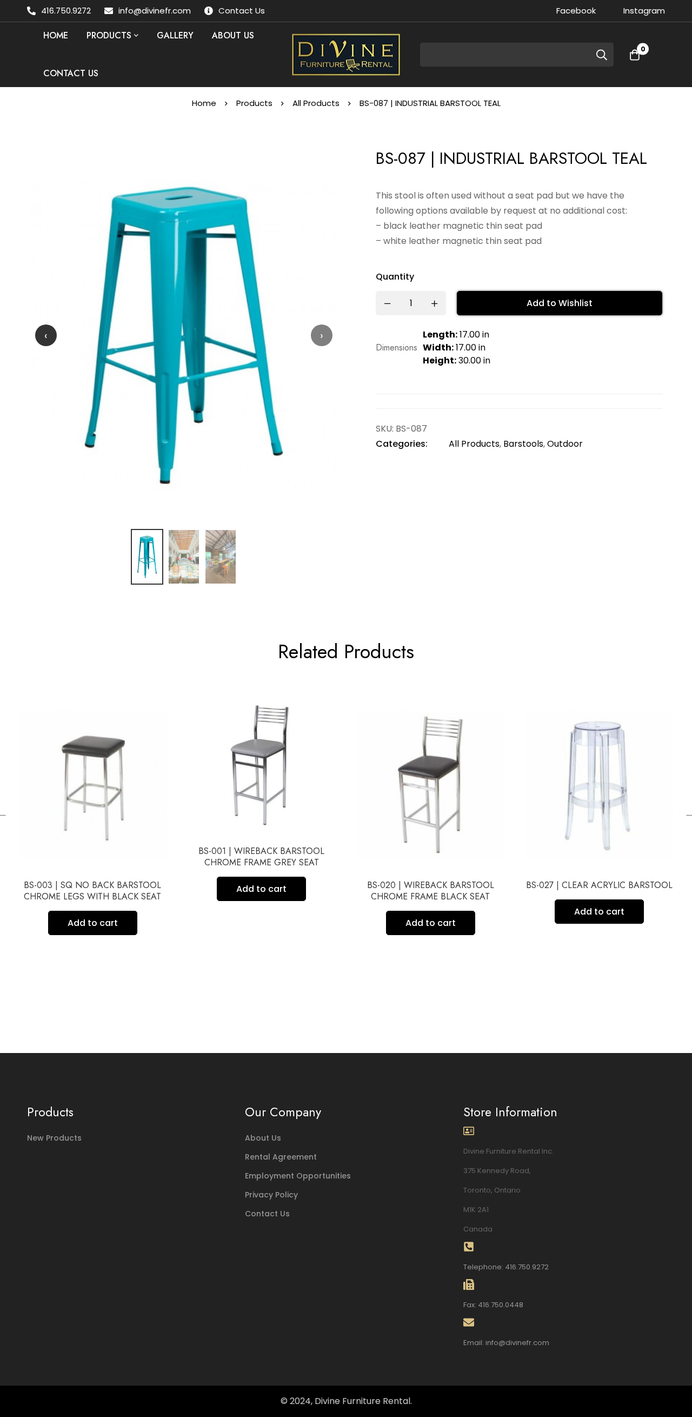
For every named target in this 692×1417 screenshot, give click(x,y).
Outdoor (565, 444)
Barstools (523, 444)
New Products (54, 1138)
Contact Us (267, 1213)
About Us (263, 1138)
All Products (316, 103)
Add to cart (107, 889)
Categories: (402, 444)
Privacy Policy (271, 1194)
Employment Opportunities (298, 1175)
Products (254, 103)
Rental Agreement (281, 1156)
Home (204, 103)
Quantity (395, 276)
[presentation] (46, 335)
